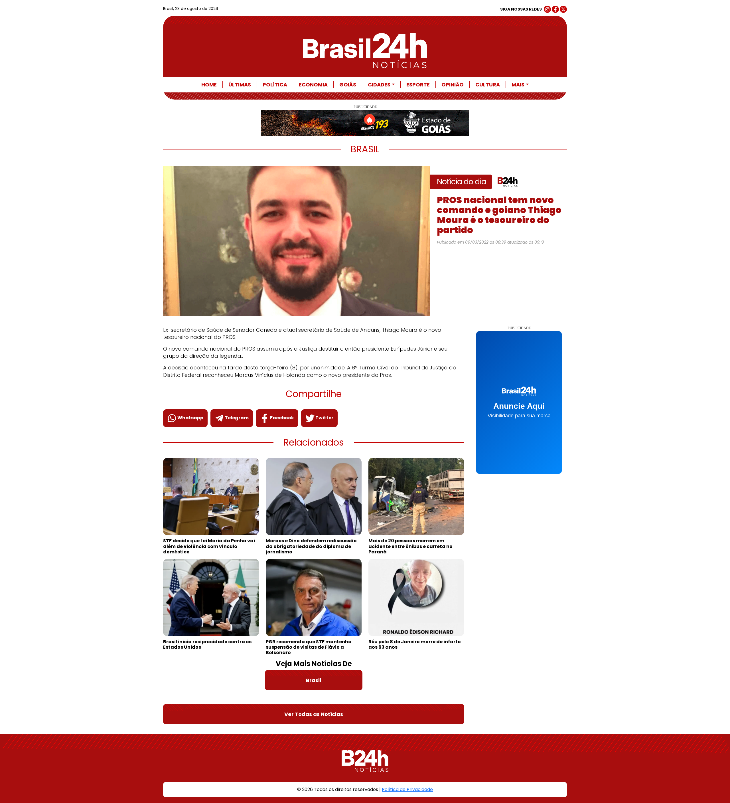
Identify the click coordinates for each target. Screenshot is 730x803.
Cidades (379, 84)
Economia (313, 84)
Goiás (347, 84)
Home (209, 84)
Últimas (239, 84)
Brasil (313, 680)
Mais (518, 84)
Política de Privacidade (407, 789)
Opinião (452, 84)
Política (275, 84)
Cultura (487, 84)
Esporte (418, 84)
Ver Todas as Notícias (313, 714)
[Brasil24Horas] (365, 50)
